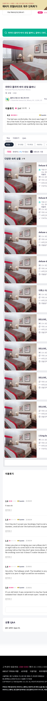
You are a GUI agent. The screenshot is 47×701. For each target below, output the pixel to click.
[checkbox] (31, 152)
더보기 (43, 174)
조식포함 (20, 144)
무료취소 (39, 144)
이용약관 (33, 671)
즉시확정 (30, 144)
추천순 (8, 144)
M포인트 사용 (38, 152)
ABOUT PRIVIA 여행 (10, 671)
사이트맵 (24, 671)
